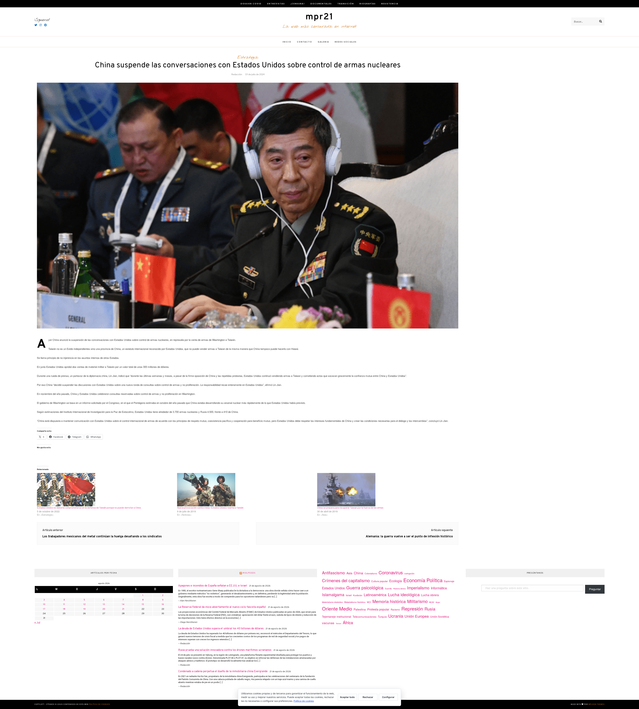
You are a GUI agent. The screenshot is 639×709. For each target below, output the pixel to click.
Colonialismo (371, 573)
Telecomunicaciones (364, 616)
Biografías (368, 3)
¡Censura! (298, 3)
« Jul (37, 622)
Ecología (395, 580)
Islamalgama (333, 594)
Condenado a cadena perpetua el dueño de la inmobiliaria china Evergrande (223, 671)
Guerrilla (388, 588)
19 (84, 609)
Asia (349, 573)
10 (44, 604)
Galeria (323, 42)
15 (143, 604)
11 (64, 604)
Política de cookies (99, 704)
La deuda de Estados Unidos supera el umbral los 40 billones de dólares (221, 628)
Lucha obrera (430, 595)
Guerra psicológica (364, 587)
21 (123, 609)
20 (104, 609)
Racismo (395, 609)
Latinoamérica (375, 594)
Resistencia (389, 3)
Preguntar (595, 589)
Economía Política (422, 580)
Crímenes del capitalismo (346, 580)
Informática (439, 588)
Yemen (338, 623)
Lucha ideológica (404, 594)
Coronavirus (391, 572)
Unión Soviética (439, 616)
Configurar (388, 697)
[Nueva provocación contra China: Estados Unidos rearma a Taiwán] (245, 489)
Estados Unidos (333, 588)
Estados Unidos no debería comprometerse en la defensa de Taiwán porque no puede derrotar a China (89, 507)
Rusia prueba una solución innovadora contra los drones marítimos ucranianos (224, 650)
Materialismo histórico (354, 602)
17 (44, 609)
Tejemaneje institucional (336, 616)
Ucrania (395, 616)
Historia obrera (399, 588)
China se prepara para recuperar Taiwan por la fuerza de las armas (350, 507)
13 (104, 604)
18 (64, 609)
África (348, 622)
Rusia (430, 609)
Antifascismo (333, 573)
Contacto (304, 42)
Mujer (438, 602)
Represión (412, 608)
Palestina (360, 609)
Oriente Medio (337, 608)
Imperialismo (418, 587)
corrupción (409, 573)
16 (163, 604)
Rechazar (368, 697)
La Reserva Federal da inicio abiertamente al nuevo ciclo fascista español (222, 607)
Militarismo (417, 601)
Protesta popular (378, 609)
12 (84, 604)
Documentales (321, 3)
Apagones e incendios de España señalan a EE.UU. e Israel (212, 586)
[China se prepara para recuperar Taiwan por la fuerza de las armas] (385, 489)
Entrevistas (276, 3)
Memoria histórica (389, 601)
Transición (345, 3)
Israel (349, 595)
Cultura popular (379, 581)
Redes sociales (346, 42)
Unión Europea (417, 616)
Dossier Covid (251, 3)
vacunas (328, 622)
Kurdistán (357, 595)
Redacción (236, 74)
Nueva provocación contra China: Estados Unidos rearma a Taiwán (210, 507)
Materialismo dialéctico (332, 602)
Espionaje (449, 581)
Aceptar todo (347, 697)
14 (123, 604)
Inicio (287, 42)
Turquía (382, 616)
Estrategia (247, 57)
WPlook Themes (596, 704)
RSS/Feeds (249, 573)
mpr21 (319, 17)
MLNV (431, 602)
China (358, 572)
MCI (369, 602)
